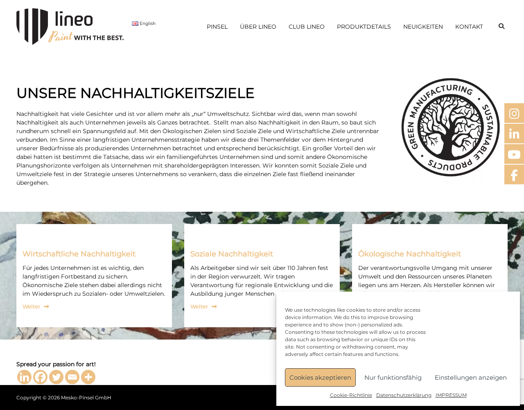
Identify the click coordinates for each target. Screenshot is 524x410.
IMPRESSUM (451, 395)
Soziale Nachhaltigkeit (231, 253)
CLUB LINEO (307, 26)
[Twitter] (56, 377)
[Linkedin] (24, 377)
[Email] (72, 377)
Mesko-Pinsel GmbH (86, 397)
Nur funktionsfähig (393, 377)
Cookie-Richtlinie (351, 395)
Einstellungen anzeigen (471, 377)
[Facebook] (40, 377)
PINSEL (217, 26)
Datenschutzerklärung (403, 395)
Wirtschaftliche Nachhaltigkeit (79, 253)
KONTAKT (469, 26)
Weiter (31, 306)
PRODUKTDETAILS (364, 26)
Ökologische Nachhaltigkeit (409, 253)
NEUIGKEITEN (423, 26)
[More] (88, 377)
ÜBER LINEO (258, 26)
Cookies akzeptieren (320, 377)
